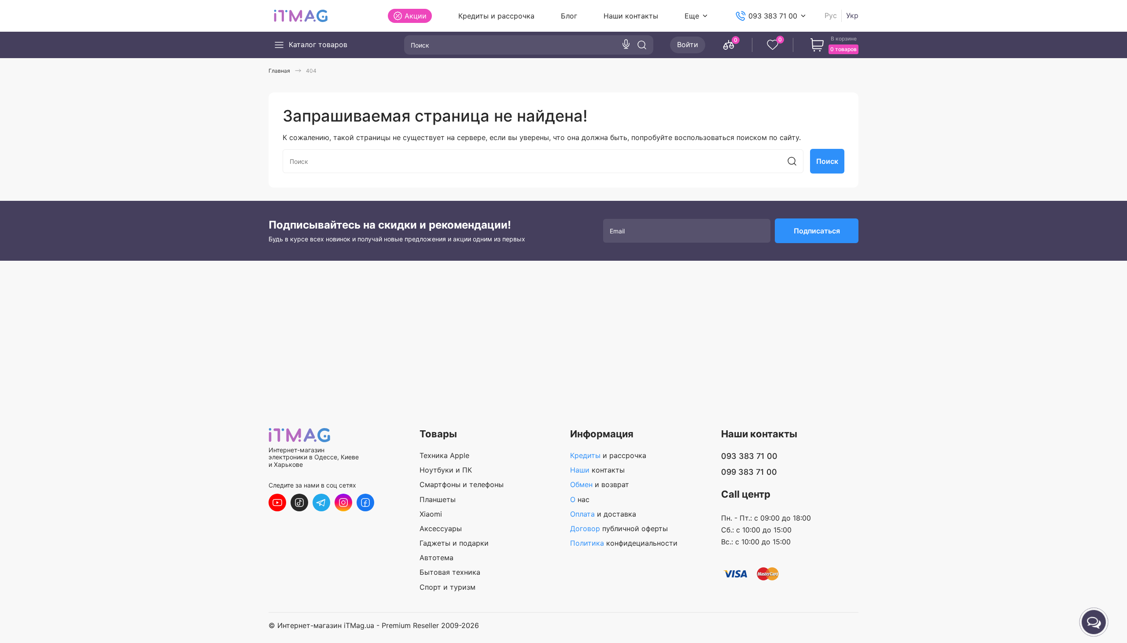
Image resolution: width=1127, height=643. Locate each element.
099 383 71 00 (749, 472)
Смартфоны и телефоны (462, 484)
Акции (416, 15)
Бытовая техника (450, 572)
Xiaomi (431, 514)
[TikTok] (299, 502)
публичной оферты (619, 528)
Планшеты (438, 499)
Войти (687, 44)
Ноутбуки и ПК (446, 470)
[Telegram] (321, 502)
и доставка (603, 514)
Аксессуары (441, 528)
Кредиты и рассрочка (496, 15)
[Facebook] (365, 502)
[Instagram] (343, 502)
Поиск (827, 161)
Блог (569, 15)
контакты (597, 470)
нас (579, 499)
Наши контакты (631, 15)
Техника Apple (444, 455)
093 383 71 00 (772, 15)
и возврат (599, 484)
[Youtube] (277, 502)
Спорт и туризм (447, 587)
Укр (852, 15)
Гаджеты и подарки (454, 543)
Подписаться (817, 230)
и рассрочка (608, 455)
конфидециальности (624, 543)
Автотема (436, 557)
